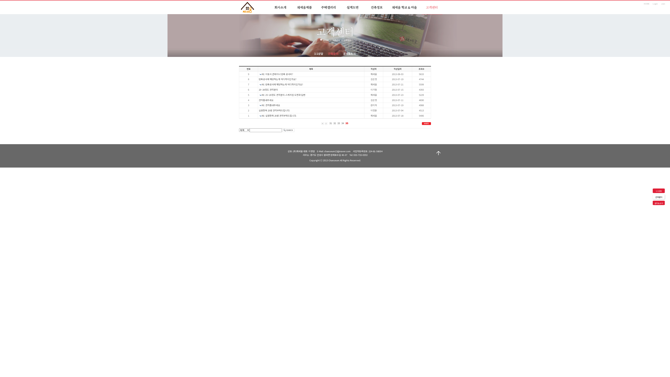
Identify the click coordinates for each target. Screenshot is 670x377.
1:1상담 (318, 53)
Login (655, 3)
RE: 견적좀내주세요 (271, 105)
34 (342, 123)
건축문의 (333, 53)
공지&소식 (349, 53)
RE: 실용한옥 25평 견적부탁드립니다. (279, 115)
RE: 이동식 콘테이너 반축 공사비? (277, 74)
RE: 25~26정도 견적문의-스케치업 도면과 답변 (283, 95)
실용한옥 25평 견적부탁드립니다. (274, 110)
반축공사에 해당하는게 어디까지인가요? (277, 79)
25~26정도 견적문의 (268, 89)
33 (338, 123)
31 (330, 123)
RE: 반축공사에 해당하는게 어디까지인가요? (282, 84)
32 (334, 123)
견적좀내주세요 (266, 100)
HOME (646, 3)
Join (663, 3)
